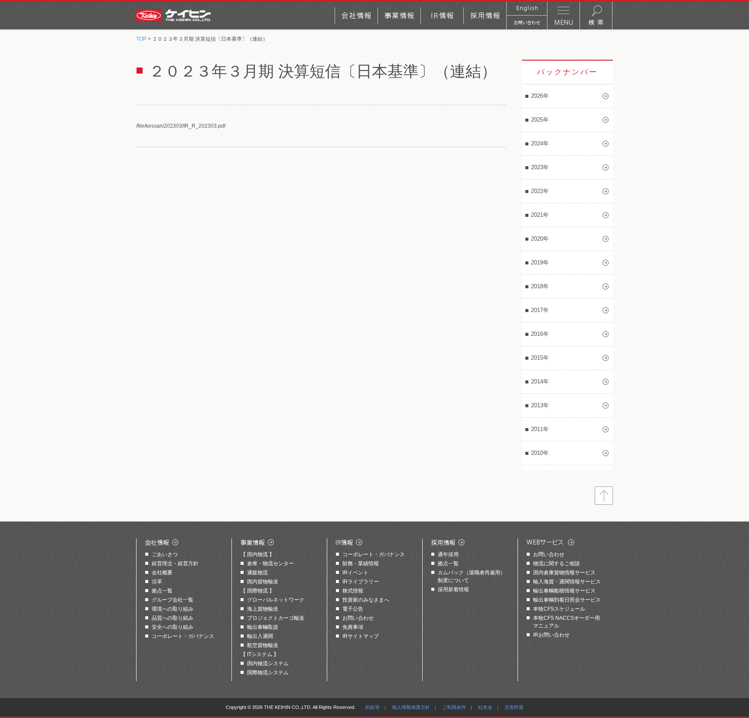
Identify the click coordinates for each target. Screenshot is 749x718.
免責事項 (352, 627)
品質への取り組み (172, 618)
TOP (141, 39)
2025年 (540, 119)
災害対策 (514, 707)
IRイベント (355, 573)
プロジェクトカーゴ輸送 (275, 618)
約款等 (372, 707)
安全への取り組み (172, 627)
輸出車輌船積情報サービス (564, 591)
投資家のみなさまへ (365, 600)
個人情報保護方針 (411, 707)
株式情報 (352, 591)
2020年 (540, 238)
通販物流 (257, 573)
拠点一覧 (162, 591)
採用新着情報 (453, 589)
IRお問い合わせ (551, 635)
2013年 (540, 405)
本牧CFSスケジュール (559, 609)
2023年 (540, 167)
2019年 (540, 262)
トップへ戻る (604, 495)
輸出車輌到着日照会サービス (567, 600)
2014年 (540, 381)
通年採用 (448, 554)
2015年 (540, 357)
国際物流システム (268, 673)
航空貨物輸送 (262, 645)
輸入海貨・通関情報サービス (567, 582)
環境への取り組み (172, 609)
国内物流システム (268, 663)
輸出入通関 (260, 636)
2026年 (540, 96)
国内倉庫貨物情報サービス (564, 573)
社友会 (485, 707)
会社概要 (162, 573)
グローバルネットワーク (275, 600)
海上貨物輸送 (262, 609)
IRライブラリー (360, 582)
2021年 (540, 215)
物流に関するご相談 (556, 563)
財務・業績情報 (360, 563)
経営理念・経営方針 (175, 563)
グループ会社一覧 (172, 600)
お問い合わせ (358, 618)
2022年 (540, 191)
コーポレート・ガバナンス (183, 636)
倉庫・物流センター (270, 563)
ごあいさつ (165, 554)
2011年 (540, 429)
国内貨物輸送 (262, 582)
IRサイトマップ (360, 636)
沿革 (157, 582)
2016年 (540, 334)
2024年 (540, 143)
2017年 (540, 310)
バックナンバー (567, 72)
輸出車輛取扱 (262, 627)
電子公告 (352, 609)
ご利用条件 (454, 707)
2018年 (540, 286)
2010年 (540, 453)
